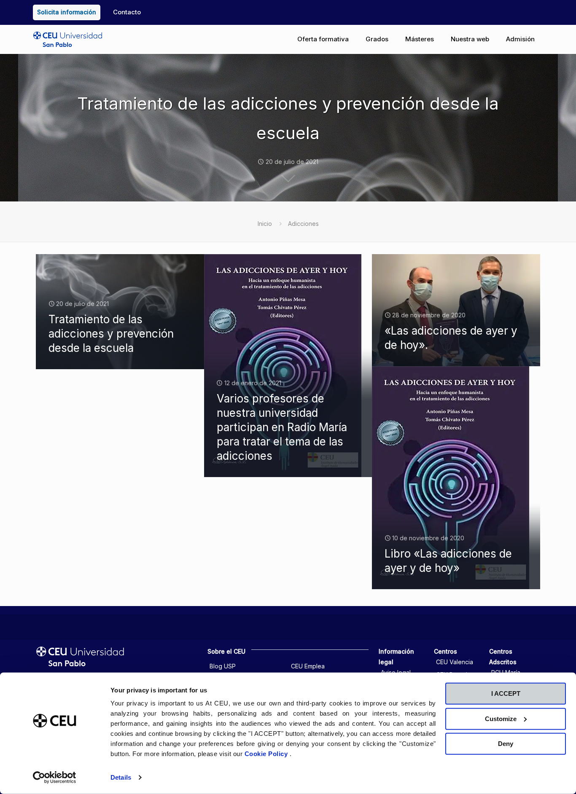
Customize (501, 718)
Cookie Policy (267, 753)
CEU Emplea (308, 666)
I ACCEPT (505, 693)
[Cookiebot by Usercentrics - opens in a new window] (55, 777)
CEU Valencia (454, 661)
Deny (505, 743)
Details (120, 777)
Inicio (265, 223)
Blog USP (223, 666)
